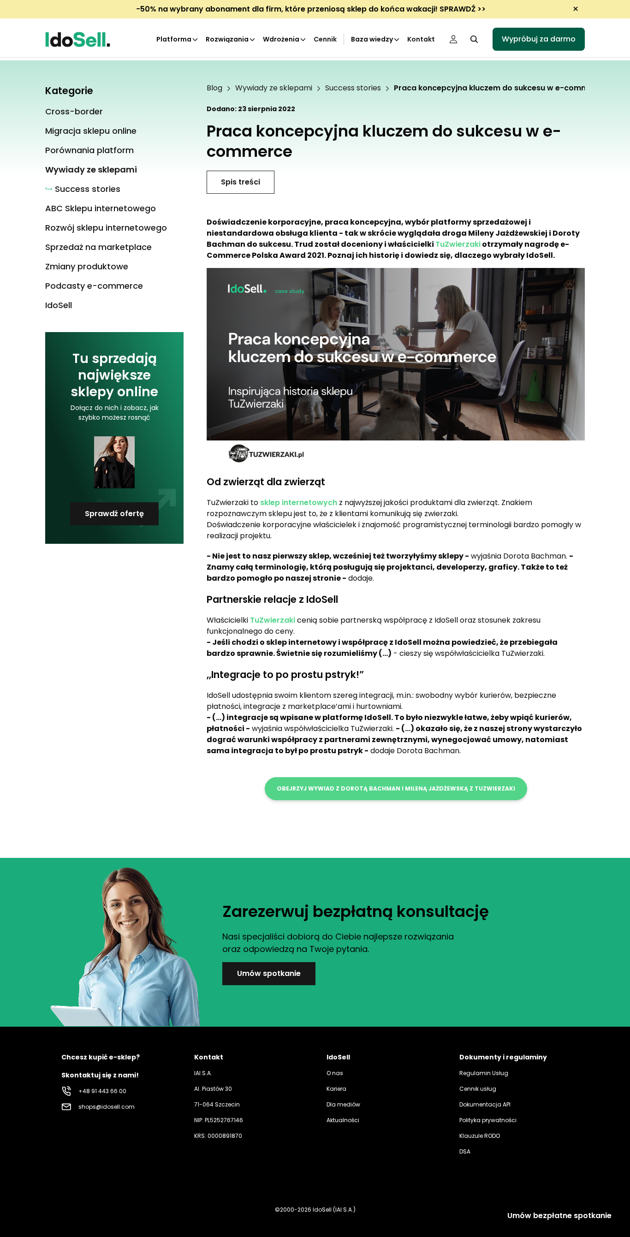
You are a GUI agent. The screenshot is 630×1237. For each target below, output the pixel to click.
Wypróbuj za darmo (539, 39)
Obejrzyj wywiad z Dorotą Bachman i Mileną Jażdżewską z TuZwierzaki (396, 788)
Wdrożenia (281, 39)
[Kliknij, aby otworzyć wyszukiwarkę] (474, 39)
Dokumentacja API (485, 1104)
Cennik (325, 39)
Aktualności (343, 1120)
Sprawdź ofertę (114, 513)
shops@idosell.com (106, 1107)
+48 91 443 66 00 (102, 1091)
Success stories (353, 88)
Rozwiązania (227, 39)
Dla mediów (343, 1104)
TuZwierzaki (458, 244)
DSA (464, 1151)
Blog (214, 88)
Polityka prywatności (488, 1120)
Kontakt (421, 39)
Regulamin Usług (483, 1073)
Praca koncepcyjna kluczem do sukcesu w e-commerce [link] (500, 88)
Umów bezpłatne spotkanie (559, 1215)
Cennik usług (477, 1089)
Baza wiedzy (372, 39)
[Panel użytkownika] (453, 39)
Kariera (336, 1089)
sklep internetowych (298, 502)
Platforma (173, 39)
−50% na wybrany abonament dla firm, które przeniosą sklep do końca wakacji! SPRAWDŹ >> (311, 9)
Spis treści (240, 182)
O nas (335, 1073)
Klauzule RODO (479, 1136)
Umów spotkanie (269, 973)
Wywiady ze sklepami (273, 88)
